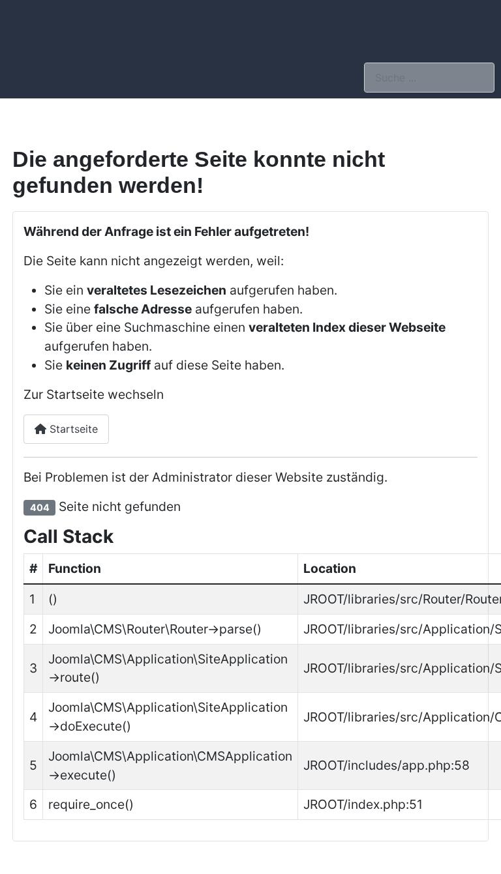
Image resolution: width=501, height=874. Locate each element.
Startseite (72, 428)
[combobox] (429, 77)
